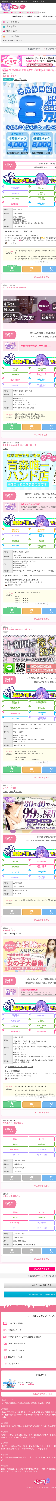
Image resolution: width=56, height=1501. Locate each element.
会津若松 (18, 1435)
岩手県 (33, 1403)
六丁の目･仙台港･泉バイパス (18, 1412)
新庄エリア (27, 1426)
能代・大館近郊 (7, 1469)
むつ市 (4, 1457)
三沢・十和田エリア (30, 1457)
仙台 (3, 1412)
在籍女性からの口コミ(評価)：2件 (20, 575)
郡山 (25, 1435)
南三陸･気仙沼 (16, 1415)
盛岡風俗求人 (34, 1446)
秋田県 (47, 1403)
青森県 (40, 1403)
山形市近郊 (5, 1426)
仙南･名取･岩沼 (38, 1412)
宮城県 (12, 1403)
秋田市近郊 (20, 1469)
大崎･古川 (39, 1415)
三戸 (54, 1457)
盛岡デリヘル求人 (8, 1446)
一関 (54, 1446)
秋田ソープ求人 (31, 1471)
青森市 (11, 1457)
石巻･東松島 (29, 1415)
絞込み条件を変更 (41, 1269)
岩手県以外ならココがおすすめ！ (35, 1449)
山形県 (19, 1403)
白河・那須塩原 (35, 1435)
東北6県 (4, 1403)
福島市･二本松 (7, 1435)
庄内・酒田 (16, 1426)
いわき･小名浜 (49, 1435)
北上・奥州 (45, 1446)
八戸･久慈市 (45, 1457)
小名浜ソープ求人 (28, 1437)
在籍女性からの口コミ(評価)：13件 (20, 1067)
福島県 (26, 1403)
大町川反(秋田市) (33, 1469)
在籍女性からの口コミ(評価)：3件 (20, 231)
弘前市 (18, 1457)
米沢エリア (37, 1426)
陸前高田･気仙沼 (13, 1449)
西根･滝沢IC (22, 1446)
